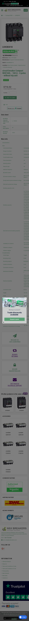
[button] (26, 298)
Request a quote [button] (14, 319)
